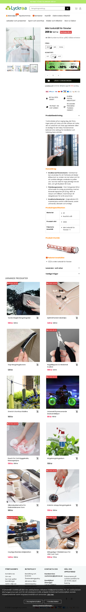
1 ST (48, 56)
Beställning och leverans (30, 575)
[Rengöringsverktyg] (67, 8)
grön (49, 47)
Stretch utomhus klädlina (18, 411)
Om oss (8, 576)
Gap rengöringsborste (17, 365)
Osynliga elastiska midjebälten (19, 552)
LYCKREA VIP (49, 86)
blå (55, 47)
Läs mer (50, 594)
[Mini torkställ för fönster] (23, 45)
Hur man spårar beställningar (11, 580)
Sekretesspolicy (30, 584)
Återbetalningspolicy (32, 578)
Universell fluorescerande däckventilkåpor (57, 412)
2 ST (53, 56)
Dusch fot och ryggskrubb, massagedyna (18, 459)
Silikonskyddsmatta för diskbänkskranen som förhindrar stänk (17, 507)
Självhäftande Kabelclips (56, 318)
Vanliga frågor (52, 274)
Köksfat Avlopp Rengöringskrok (59, 505)
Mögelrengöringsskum (55, 458)
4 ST (59, 56)
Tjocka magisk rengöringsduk (19, 318)
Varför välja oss (10, 584)
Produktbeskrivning (54, 115)
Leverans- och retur (54, 268)
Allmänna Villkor (30, 581)
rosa (61, 47)
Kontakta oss (10, 574)
